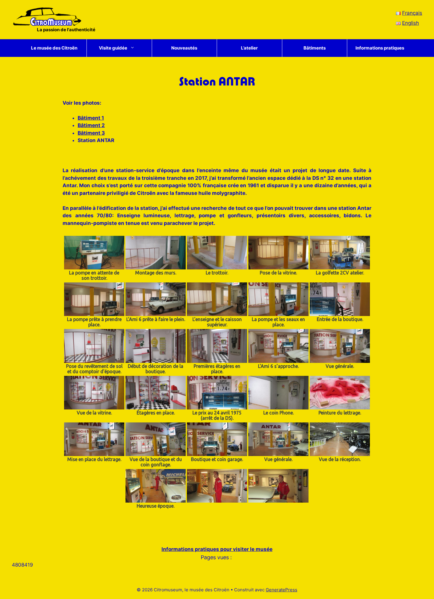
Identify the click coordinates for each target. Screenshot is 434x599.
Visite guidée (113, 48)
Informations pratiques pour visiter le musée (217, 549)
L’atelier (249, 48)
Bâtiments (315, 48)
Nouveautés (184, 48)
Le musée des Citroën (54, 48)
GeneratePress (281, 590)
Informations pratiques (379, 48)
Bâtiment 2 (91, 125)
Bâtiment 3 (91, 133)
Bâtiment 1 (91, 118)
